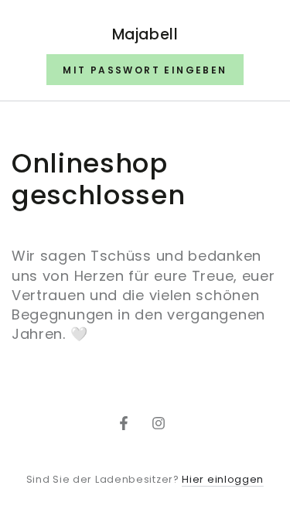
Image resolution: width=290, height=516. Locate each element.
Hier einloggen (223, 479)
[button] (144, 69)
